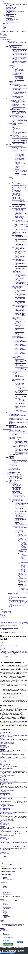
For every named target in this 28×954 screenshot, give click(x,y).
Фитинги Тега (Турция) (18, 526)
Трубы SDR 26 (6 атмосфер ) (19, 143)
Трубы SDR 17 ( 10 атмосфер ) (19, 140)
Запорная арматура (11, 7)
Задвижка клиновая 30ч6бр (16, 45)
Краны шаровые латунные (15, 47)
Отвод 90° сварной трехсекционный (17, 272)
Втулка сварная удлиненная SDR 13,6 (20, 212)
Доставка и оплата (7, 879)
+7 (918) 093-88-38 (5, 611)
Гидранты (11, 82)
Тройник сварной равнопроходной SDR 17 (21, 366)
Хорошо (21, 951)
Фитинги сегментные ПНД (16, 206)
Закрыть (2, 899)
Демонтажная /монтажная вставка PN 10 (18, 102)
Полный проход (13, 470)
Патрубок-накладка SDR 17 (23, 570)
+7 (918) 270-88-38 (21, 31)
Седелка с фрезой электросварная (19, 404)
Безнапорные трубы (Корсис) (16, 123)
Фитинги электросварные (15, 371)
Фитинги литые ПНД (14, 183)
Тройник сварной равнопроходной (16, 357)
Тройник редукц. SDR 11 (18, 204)
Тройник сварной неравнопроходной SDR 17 (21, 349)
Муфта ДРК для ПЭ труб (18, 111)
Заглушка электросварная (21, 381)
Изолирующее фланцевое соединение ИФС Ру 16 (21, 444)
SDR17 (14, 181)
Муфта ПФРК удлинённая (18, 119)
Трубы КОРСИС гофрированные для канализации (17, 130)
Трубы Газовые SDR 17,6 (15, 479)
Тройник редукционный (21, 170)
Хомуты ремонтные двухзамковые (17, 426)
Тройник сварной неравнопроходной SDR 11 (21, 341)
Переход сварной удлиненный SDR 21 (20, 315)
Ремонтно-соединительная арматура (15, 11)
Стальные (11, 65)
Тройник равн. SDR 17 (18, 200)
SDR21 (14, 182)
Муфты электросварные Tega (22, 539)
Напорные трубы (13, 135)
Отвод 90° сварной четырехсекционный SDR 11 (20, 290)
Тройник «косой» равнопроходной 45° (17, 318)
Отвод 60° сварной (17, 259)
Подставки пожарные (14, 84)
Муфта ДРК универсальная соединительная (19, 113)
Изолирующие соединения (13, 22)
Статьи (5, 886)
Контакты (5, 878)
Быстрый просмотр (5, 746)
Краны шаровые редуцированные (19, 72)
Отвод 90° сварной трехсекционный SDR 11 (21, 274)
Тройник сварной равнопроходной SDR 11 (21, 359)
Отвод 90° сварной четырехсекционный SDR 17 (20, 298)
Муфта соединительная (21, 160)
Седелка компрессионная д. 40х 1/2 (9, 632)
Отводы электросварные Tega (22, 552)
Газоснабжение (7, 429)
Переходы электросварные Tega (22, 575)
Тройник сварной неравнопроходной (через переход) (18, 337)
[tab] (15, 656)
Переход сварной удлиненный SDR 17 (20, 312)
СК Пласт (6, 896)
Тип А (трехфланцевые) (18, 439)
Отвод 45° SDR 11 (16, 191)
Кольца (14, 124)
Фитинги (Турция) (16, 372)
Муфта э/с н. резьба (23, 390)
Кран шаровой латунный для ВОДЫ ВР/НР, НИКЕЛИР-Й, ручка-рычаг (19, 62)
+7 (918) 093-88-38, (9, 31)
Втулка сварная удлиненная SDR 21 (20, 218)
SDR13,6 (14, 179)
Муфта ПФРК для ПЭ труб (19, 117)
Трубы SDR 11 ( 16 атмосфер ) (19, 136)
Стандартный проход (14, 472)
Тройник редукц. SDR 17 (18, 205)
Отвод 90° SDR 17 (16, 196)
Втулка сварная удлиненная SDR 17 (20, 215)
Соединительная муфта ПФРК (16, 116)
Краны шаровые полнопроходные (19, 70)
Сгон (13, 435)
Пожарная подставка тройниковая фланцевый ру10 (19, 94)
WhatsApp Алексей (8, 945)
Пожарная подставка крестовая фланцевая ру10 (20, 88)
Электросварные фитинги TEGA (19, 530)
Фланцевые (15, 74)
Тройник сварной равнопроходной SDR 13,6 (20, 363)
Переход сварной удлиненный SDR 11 (20, 307)
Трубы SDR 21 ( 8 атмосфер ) (19, 142)
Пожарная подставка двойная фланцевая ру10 (19, 86)
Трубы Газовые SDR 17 (15, 477)
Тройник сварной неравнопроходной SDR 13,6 (21, 345)
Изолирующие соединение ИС (17, 431)
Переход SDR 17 (16, 198)
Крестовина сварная (17, 220)
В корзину (3, 647)
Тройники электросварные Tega (22, 585)
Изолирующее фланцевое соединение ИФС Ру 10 (21, 442)
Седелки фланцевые (14, 115)
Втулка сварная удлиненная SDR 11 (20, 210)
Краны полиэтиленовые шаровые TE (21, 528)
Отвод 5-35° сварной (17, 247)
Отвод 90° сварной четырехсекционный (17, 287)
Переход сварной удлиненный (19, 305)
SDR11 (13, 178)
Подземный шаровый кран (13, 469)
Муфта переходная (19, 154)
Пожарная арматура (11, 14)
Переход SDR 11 (16, 197)
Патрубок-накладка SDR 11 (23, 566)
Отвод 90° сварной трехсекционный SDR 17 (21, 281)
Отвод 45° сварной (17, 235)
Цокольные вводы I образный (16, 600)
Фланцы (8, 12)
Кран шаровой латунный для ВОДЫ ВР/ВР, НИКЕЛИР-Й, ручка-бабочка (19, 50)
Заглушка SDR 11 (16, 190)
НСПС (10, 177)
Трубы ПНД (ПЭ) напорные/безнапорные (16, 4)
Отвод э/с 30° (21, 399)
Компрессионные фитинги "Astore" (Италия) (19, 148)
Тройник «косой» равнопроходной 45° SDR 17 (20, 329)
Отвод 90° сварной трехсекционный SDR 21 (21, 284)
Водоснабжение (7, 39)
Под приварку (15, 68)
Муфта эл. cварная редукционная (19, 392)
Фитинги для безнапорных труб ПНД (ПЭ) (19, 133)
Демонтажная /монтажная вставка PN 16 (18, 105)
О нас (4, 884)
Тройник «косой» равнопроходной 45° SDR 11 (20, 321)
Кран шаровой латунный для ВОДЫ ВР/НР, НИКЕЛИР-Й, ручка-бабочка (19, 58)
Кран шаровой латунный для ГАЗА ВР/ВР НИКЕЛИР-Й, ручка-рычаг (19, 461)
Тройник (17, 169)
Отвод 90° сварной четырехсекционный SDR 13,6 (20, 294)
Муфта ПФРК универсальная (19, 120)
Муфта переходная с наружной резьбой (20, 159)
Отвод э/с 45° (21, 400)
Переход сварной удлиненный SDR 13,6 (20, 309)
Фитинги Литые (13, 483)
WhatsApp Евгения (8, 943)
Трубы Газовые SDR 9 (14, 480)
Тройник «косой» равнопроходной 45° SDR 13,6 (20, 325)
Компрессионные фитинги (16, 146)
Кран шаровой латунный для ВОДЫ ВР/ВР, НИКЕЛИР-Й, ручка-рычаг (19, 54)
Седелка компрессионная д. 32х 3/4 (9, 628)
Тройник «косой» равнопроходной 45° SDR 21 (20, 333)
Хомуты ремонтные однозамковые (18, 427)
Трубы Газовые (10, 16)
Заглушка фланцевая (14, 414)
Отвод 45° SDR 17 (16, 193)
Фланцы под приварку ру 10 (16, 418)
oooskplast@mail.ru (10, 871)
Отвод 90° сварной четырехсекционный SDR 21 (20, 302)
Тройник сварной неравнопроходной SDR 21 (21, 354)
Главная (2, 622)
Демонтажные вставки (15, 100)
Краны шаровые (10, 10)
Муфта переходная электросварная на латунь (19, 385)
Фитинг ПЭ (9, 6)
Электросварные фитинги (19, 377)
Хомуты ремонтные (11, 8)
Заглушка (17, 152)
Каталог (5, 877)
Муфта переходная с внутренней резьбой (20, 156)
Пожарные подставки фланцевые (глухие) (17, 97)
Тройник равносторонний (19, 409)
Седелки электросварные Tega (22, 579)
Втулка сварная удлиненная (19, 208)
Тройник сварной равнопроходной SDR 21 (21, 369)
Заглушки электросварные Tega (22, 535)
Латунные (11, 458)
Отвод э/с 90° (21, 402)
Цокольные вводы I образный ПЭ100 (18, 601)
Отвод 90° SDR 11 (16, 194)
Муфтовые (14, 66)
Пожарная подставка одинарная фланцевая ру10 (19, 91)
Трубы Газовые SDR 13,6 (15, 476)
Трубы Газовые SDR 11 (15, 474)
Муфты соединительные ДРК (16, 109)
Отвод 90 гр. (18, 162)
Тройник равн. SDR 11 (18, 493)
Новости (5, 887)
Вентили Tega (21, 532)
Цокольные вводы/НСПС (12, 19)
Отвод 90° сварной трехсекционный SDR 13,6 (20, 278)
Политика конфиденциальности (8, 953)
